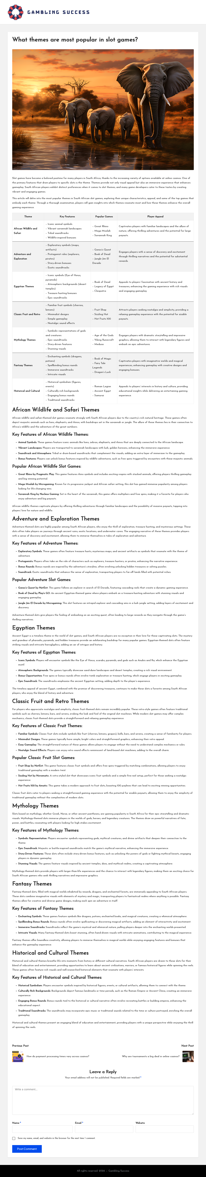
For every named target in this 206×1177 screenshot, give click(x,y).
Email (79, 1123)
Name (16, 1123)
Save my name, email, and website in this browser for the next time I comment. (56, 1138)
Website (140, 1123)
